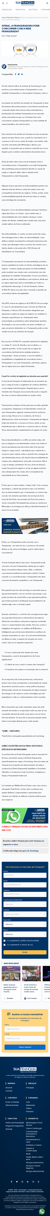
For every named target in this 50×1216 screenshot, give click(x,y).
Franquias (7, 9)
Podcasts (29, 1111)
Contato (9, 1091)
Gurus (16, 18)
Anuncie (9, 1088)
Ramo (5, 930)
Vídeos (29, 1108)
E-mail (7, 1034)
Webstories (30, 1105)
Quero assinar (25, 1047)
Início (4, 18)
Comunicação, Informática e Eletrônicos (32, 1134)
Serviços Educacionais (35, 1171)
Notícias (33, 9)
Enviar (25, 952)
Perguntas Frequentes (14, 1126)
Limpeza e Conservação (31, 1149)
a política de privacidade (29, 941)
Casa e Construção (34, 1128)
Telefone (6, 890)
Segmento (7, 920)
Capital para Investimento (12, 900)
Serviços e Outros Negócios (33, 1167)
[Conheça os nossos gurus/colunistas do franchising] (25, 526)
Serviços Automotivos (34, 1162)
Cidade (6, 910)
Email (5, 881)
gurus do (30, 851)
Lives (28, 1102)
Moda (28, 1154)
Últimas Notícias (12, 1105)
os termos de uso (26, 945)
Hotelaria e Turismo (34, 1145)
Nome (5, 871)
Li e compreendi (23, 941)
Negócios (20, 9)
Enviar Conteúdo (12, 1102)
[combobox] (23, 914)
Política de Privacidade (15, 1123)
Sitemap (9, 1129)
